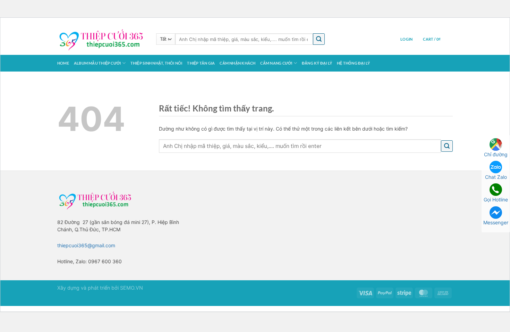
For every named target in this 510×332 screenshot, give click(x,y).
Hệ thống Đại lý (353, 63)
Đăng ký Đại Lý (317, 63)
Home (63, 63)
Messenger (495, 222)
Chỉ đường (496, 154)
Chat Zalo (496, 177)
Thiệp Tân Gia (201, 63)
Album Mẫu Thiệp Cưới (97, 63)
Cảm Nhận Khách (237, 63)
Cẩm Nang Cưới (276, 63)
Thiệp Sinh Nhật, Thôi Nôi (156, 63)
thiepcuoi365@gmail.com (86, 245)
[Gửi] (319, 39)
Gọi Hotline (496, 199)
